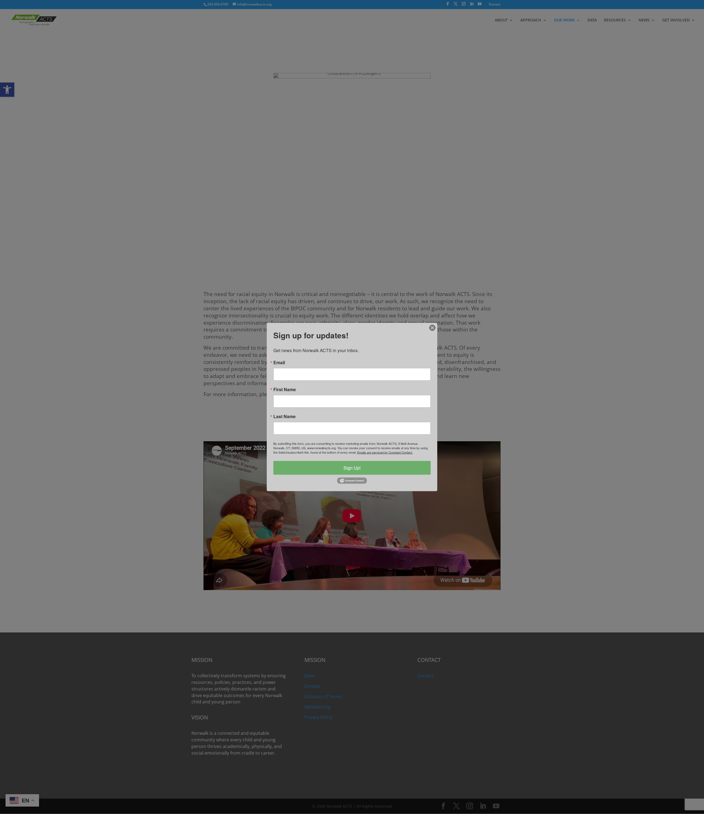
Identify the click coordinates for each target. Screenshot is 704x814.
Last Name (284, 416)
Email (279, 362)
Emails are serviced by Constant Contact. (385, 452)
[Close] (432, 327)
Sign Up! (352, 467)
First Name (284, 389)
